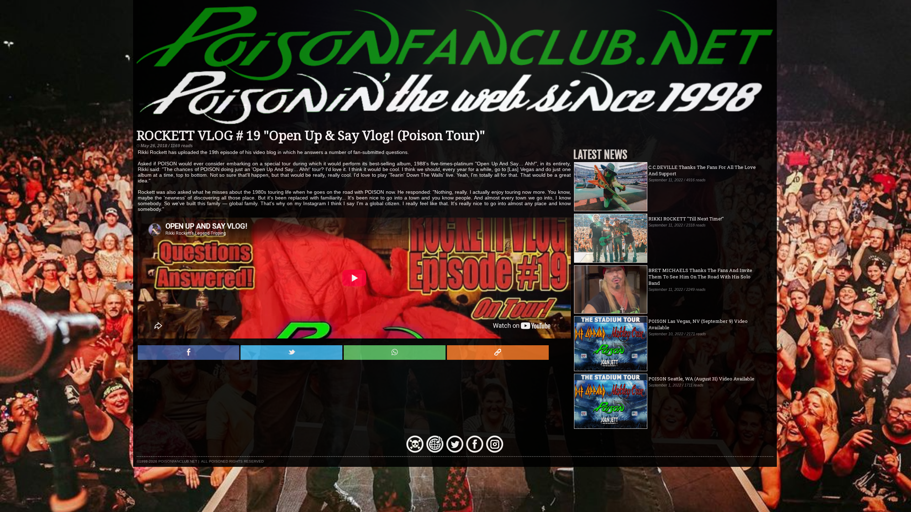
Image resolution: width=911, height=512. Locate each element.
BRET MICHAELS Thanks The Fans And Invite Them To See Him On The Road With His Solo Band (700, 276)
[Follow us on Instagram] (494, 451)
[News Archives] (414, 451)
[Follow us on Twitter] (454, 451)
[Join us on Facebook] (474, 451)
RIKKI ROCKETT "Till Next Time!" (686, 218)
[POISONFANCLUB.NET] (455, 125)
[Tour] (434, 451)
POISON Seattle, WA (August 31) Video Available (701, 378)
